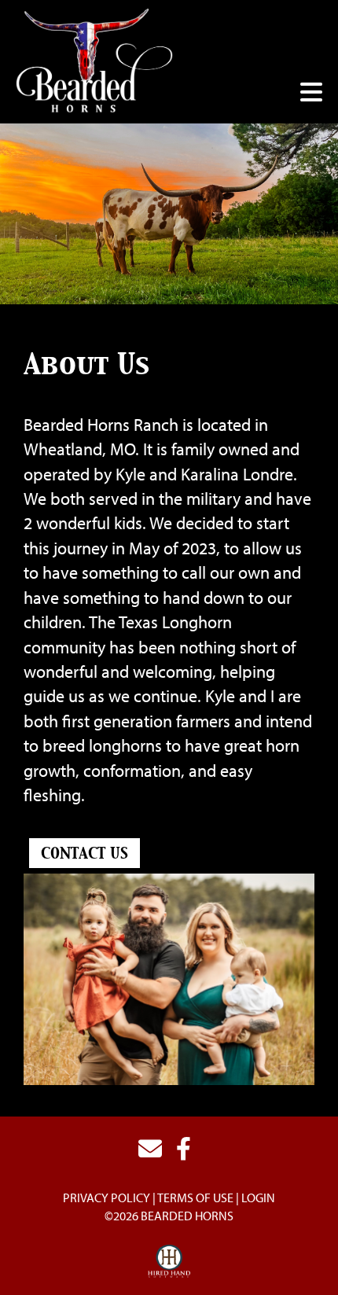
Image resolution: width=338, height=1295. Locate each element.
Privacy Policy (106, 1197)
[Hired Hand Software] (169, 1262)
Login (258, 1197)
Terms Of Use (195, 1197)
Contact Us (84, 854)
